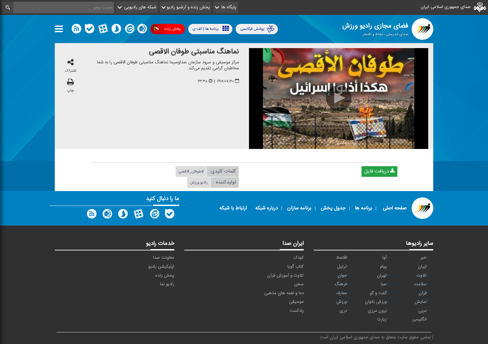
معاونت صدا (163, 257)
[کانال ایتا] (129, 30)
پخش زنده (172, 29)
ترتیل (342, 266)
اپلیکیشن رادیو (161, 266)
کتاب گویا (295, 266)
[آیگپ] (142, 30)
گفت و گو (378, 293)
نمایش (421, 302)
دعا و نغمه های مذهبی (284, 293)
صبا (384, 284)
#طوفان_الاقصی (191, 171)
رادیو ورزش (198, 182)
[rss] (76, 30)
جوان (342, 275)
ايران (422, 266)
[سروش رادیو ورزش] (122, 215)
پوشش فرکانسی (252, 29)
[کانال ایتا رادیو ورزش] (154, 215)
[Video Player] (338, 98)
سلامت (420, 284)
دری (343, 310)
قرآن (423, 293)
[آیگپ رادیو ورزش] (107, 215)
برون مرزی (377, 310)
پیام (383, 266)
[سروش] (116, 30)
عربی (422, 310)
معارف (341, 293)
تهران (382, 275)
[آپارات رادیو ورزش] (138, 215)
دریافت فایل (377, 171)
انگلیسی (419, 319)
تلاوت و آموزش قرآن (285, 275)
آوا (384, 257)
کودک (299, 257)
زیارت (382, 319)
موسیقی (296, 302)
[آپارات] (103, 30)
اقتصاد (341, 257)
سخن (299, 284)
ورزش (341, 302)
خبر (424, 257)
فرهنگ (341, 284)
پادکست (296, 310)
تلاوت (422, 275)
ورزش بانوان (376, 302)
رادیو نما (167, 284)
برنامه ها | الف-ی (206, 29)
